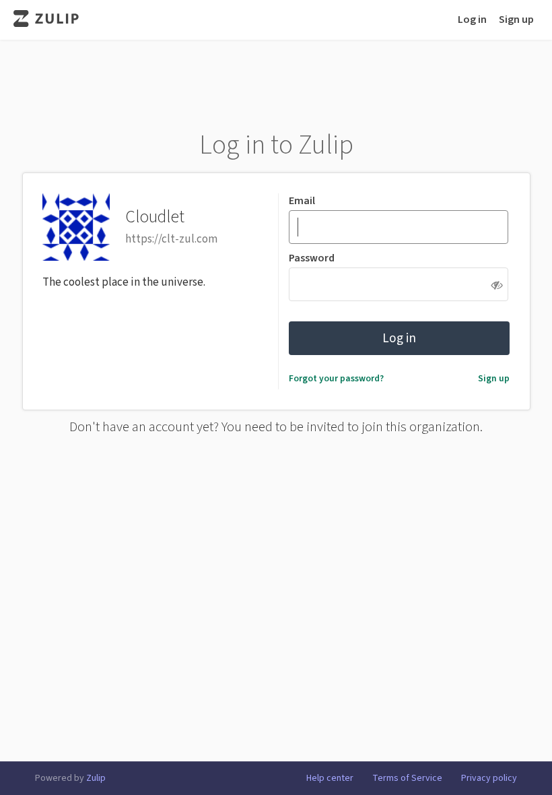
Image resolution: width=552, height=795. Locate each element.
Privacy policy (489, 778)
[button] (497, 284)
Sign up (516, 19)
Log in (472, 19)
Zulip (96, 778)
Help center (329, 778)
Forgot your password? (336, 378)
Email (302, 201)
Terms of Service (407, 778)
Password (312, 258)
